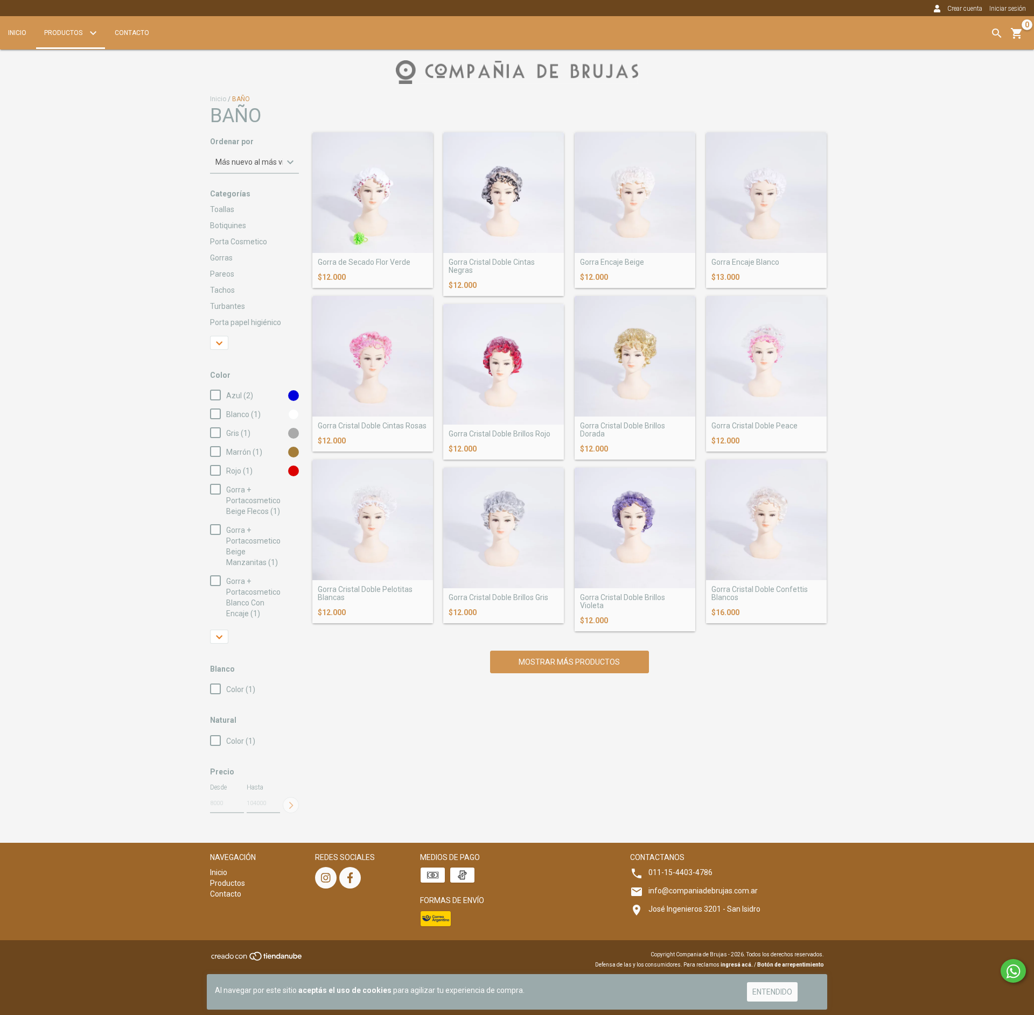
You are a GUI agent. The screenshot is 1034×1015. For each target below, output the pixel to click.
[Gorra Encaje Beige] (635, 192)
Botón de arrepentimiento (790, 965)
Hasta (255, 787)
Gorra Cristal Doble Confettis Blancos (759, 594)
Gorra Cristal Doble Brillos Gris (498, 598)
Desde (218, 787)
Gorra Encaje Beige (612, 262)
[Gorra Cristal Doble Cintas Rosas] (372, 356)
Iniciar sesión (1007, 8)
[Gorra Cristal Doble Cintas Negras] (503, 192)
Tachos (222, 290)
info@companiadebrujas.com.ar (703, 890)
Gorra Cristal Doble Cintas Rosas (372, 426)
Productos (64, 33)
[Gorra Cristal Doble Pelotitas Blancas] (372, 520)
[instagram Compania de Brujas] (326, 878)
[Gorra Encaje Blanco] (766, 192)
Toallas (222, 209)
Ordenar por (232, 142)
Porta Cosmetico (238, 241)
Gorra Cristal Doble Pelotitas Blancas (365, 594)
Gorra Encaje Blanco (745, 262)
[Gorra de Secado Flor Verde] (372, 192)
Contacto (132, 33)
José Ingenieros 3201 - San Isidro (704, 909)
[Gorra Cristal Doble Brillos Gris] (503, 528)
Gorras (221, 257)
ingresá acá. (737, 965)
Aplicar (291, 805)
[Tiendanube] (257, 959)
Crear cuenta (964, 8)
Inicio (17, 33)
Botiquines (228, 225)
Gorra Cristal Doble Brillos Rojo (499, 434)
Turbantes (227, 306)
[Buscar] (997, 33)
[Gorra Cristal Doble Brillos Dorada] (635, 356)
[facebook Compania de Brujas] (350, 878)
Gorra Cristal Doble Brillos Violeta (622, 602)
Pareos (222, 274)
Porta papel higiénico (245, 322)
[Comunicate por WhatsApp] (1013, 971)
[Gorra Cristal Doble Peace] (766, 356)
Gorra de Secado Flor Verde (364, 262)
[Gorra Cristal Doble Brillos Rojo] (503, 364)
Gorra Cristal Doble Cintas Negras (492, 266)
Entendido (772, 992)
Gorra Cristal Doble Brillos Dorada (622, 430)
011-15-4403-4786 (680, 872)
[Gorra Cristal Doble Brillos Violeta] (635, 528)
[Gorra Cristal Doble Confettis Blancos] (766, 520)
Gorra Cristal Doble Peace (754, 426)
